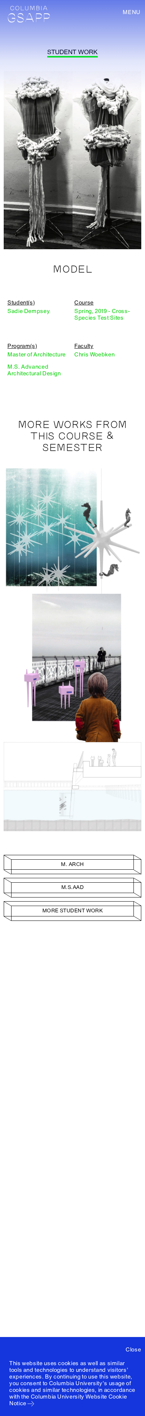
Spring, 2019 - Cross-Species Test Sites (102, 314)
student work (72, 52)
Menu (132, 12)
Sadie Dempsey (28, 311)
